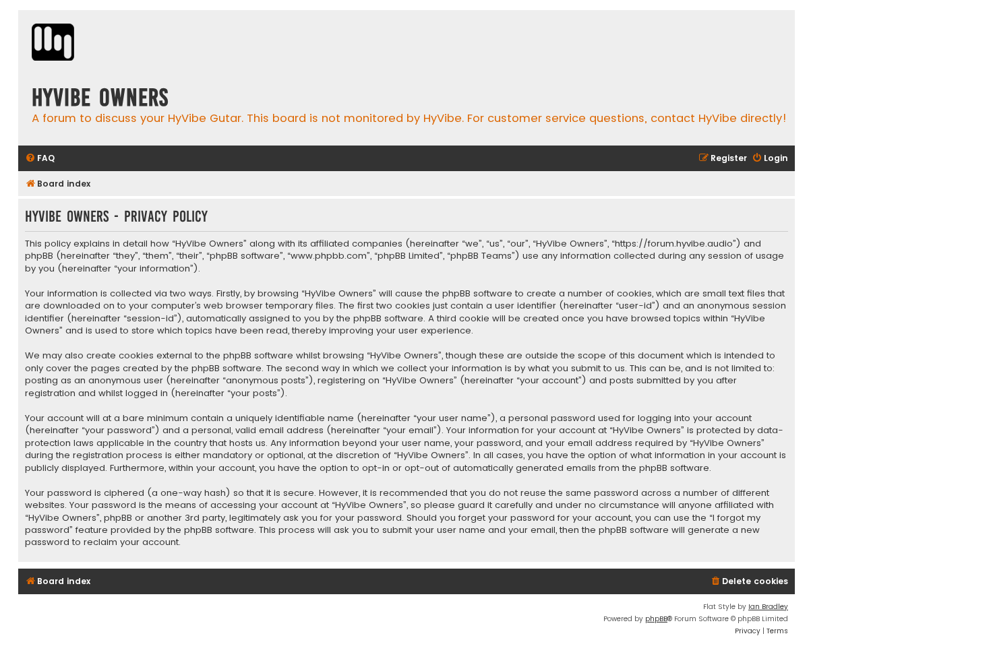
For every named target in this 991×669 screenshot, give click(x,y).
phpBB (656, 619)
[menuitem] (40, 159)
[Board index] (53, 43)
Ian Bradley (768, 607)
